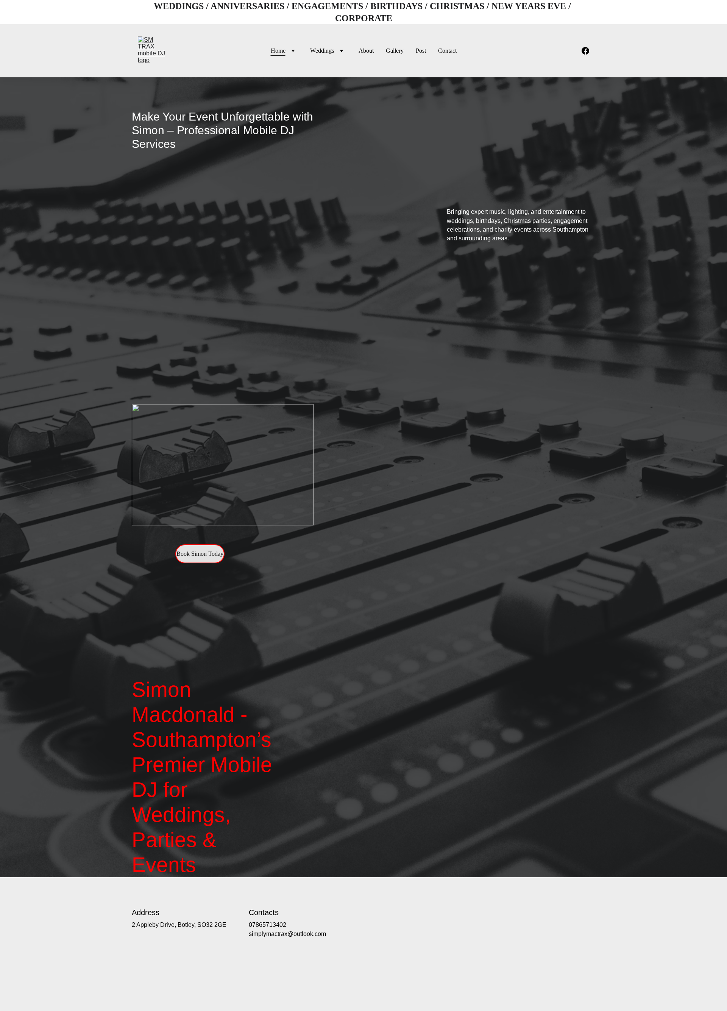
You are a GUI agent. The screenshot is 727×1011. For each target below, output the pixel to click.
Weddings (322, 50)
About (366, 50)
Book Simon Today (199, 553)
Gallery (395, 50)
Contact (447, 50)
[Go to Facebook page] (585, 51)
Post (421, 50)
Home (278, 50)
